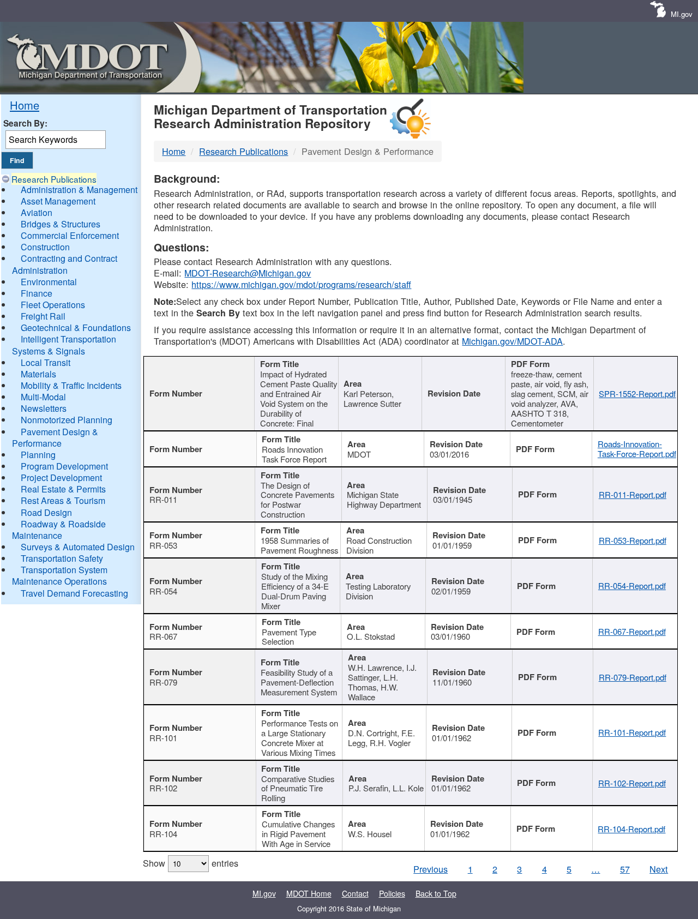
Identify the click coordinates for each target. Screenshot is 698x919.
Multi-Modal (43, 397)
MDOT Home (309, 893)
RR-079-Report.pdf (632, 677)
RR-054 (163, 591)
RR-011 (163, 499)
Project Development (61, 477)
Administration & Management (79, 189)
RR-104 (163, 833)
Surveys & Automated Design (78, 546)
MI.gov (682, 14)
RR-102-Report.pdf (632, 783)
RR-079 (163, 682)
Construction (45, 247)
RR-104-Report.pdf (631, 828)
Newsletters (44, 408)
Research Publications (54, 179)
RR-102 (163, 788)
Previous (430, 868)
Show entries (190, 862)
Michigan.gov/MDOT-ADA (512, 340)
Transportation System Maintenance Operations (59, 575)
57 (625, 868)
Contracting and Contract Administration (64, 264)
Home (24, 105)
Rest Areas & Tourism (63, 500)
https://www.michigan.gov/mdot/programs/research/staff (301, 284)
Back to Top (436, 893)
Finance (36, 293)
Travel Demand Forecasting (74, 593)
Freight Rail (43, 316)
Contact (355, 893)
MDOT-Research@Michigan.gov (247, 272)
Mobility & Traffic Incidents (71, 385)
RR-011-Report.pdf (632, 494)
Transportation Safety (62, 558)
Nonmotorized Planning (66, 419)
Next (658, 868)
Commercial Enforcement (70, 235)
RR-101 (163, 737)
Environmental (49, 281)
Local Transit (45, 362)
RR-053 (163, 545)
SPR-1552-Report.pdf (637, 393)
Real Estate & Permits (63, 489)
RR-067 (163, 636)
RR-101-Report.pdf (632, 732)
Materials (38, 374)
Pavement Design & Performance (55, 437)
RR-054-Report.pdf (632, 585)
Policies (392, 893)
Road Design (46, 512)
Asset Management (58, 201)
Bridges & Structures (60, 224)
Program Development (64, 466)
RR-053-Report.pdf (632, 540)
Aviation (36, 212)
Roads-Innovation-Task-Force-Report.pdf (637, 448)
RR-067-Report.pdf (632, 631)
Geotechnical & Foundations (76, 327)
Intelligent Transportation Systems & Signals (64, 345)
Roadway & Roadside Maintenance (59, 530)
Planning (38, 454)
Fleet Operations (53, 304)
